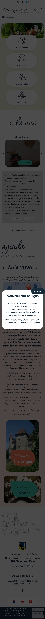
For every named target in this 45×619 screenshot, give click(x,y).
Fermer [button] (38, 291)
